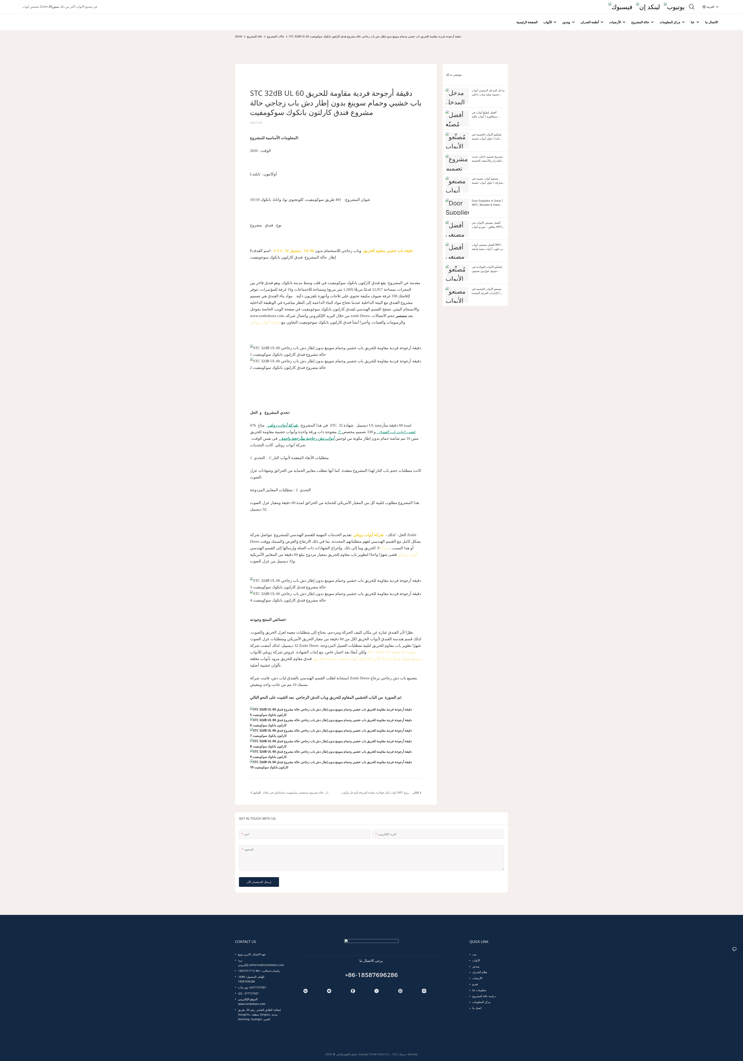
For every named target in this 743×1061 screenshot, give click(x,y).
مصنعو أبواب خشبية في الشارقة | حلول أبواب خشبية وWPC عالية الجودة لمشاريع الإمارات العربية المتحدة (488, 181)
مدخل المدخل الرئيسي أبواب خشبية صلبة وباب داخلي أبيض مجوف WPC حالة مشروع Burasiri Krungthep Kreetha (488, 92)
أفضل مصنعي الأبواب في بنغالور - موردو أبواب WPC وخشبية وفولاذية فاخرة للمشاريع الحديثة (487, 225)
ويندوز (475, 966)
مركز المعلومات (481, 1002)
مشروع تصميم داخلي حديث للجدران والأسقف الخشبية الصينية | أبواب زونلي (487, 159)
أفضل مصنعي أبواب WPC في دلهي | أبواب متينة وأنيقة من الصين (488, 247)
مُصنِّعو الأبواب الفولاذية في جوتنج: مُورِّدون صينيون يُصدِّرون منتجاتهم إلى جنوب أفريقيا (487, 269)
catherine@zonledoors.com (266, 965)
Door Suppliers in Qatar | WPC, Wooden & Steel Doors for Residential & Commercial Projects (487, 203)
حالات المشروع (275, 36)
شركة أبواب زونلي (265, 322)
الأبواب (476, 960)
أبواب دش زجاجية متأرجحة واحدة (307, 438)
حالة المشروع (254, 36)
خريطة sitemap (408, 1054)
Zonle (238, 36)
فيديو (475, 984)
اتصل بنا (476, 1008)
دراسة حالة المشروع (484, 996)
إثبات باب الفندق (391, 432)
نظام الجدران (479, 972)
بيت (474, 954)
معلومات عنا (479, 990)
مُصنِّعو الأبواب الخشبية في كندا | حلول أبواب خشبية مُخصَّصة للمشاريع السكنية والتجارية (487, 137)
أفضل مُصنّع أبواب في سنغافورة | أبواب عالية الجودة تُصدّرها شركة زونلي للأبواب (487, 114)
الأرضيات (477, 978)
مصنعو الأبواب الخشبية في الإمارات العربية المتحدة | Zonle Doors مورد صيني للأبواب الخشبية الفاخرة (487, 291)
